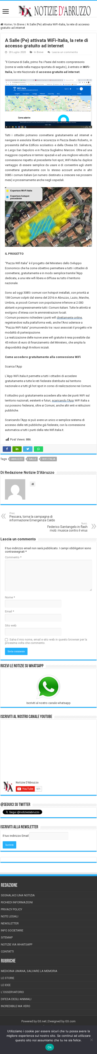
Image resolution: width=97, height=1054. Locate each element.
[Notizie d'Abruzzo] (48, 11)
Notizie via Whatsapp (16, 944)
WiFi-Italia (48, 459)
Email (9, 611)
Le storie (7, 978)
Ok (50, 1047)
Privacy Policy (11, 909)
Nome (10, 597)
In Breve (19, 24)
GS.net (41, 1021)
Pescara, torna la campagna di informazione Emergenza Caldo (32, 517)
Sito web (10, 625)
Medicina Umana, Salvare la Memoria (29, 971)
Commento (13, 557)
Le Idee (6, 985)
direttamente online (69, 317)
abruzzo (17, 459)
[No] (91, 1039)
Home (7, 24)
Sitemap (7, 937)
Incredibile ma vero (15, 1006)
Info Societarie (12, 930)
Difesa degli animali (16, 999)
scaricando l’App (63, 400)
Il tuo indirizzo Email (16, 835)
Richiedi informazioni (17, 902)
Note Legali (9, 916)
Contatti (7, 951)
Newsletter (10, 923)
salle (32, 459)
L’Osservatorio (12, 992)
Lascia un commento (65, 52)
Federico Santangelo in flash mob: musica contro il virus (67, 527)
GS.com (70, 1021)
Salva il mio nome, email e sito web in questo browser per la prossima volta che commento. (46, 641)
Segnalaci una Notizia (18, 895)
